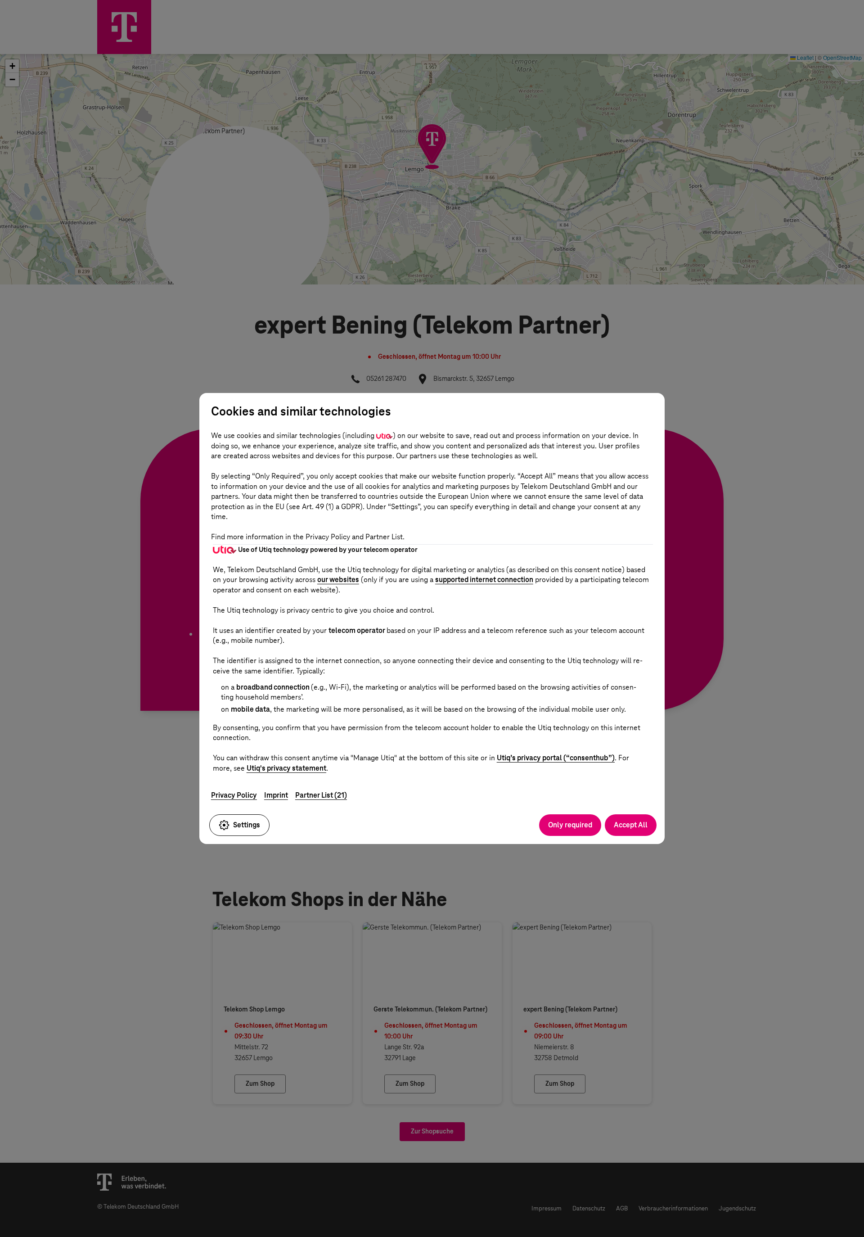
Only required (570, 825)
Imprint (276, 795)
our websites (338, 579)
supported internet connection (484, 579)
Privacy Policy (234, 795)
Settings (246, 825)
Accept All (631, 825)
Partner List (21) (321, 795)
